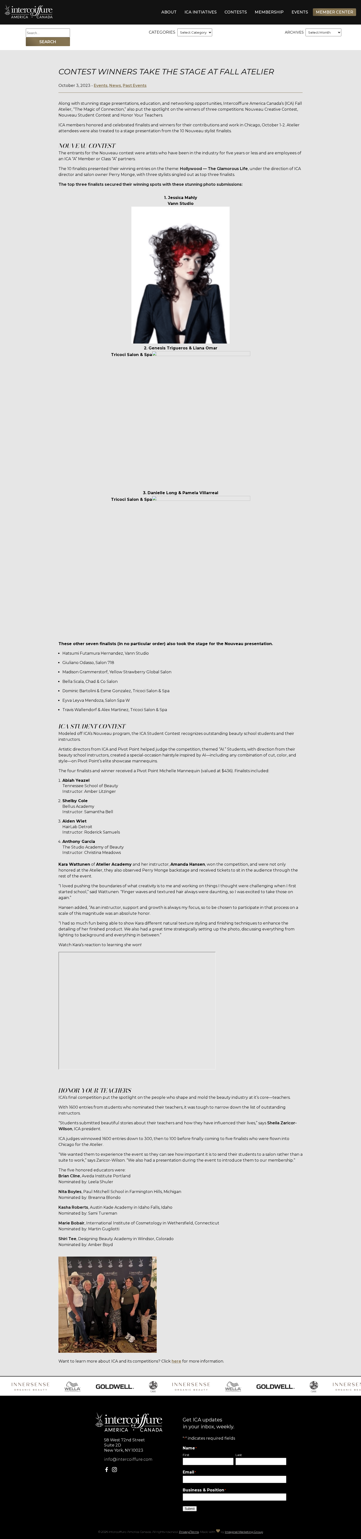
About (169, 12)
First (186, 1455)
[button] (107, 1470)
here (176, 1361)
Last (239, 1455)
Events (300, 12)
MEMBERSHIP (269, 12)
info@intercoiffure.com (128, 1459)
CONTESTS (235, 12)
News (115, 85)
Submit (190, 1509)
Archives (294, 32)
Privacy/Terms (189, 1532)
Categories (162, 32)
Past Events (135, 85)
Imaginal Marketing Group (244, 1532)
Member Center (334, 12)
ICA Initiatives (200, 12)
